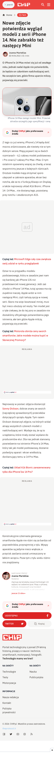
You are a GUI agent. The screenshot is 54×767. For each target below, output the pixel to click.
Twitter (9, 623)
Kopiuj (41, 623)
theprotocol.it (9, 728)
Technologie (9, 671)
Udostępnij (11, 615)
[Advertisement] (27, 370)
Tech (24, 15)
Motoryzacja (9, 682)
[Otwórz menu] (49, 5)
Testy (5, 677)
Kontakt (6, 702)
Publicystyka (36, 677)
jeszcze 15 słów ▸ (18, 593)
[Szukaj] (42, 4)
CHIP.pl (13, 724)
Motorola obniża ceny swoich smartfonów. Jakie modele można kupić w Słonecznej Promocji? (25, 335)
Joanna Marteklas (17, 53)
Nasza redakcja (10, 697)
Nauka (33, 671)
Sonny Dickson (10, 408)
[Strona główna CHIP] (24, 4)
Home (9, 15)
